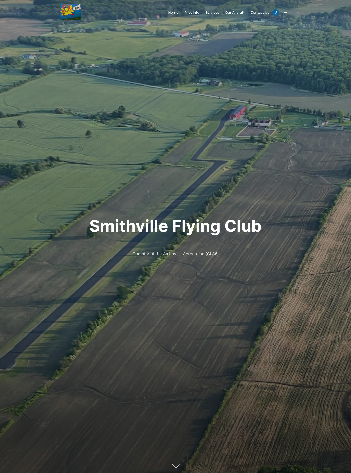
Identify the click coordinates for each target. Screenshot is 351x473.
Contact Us (260, 12)
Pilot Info (191, 12)
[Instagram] (275, 12)
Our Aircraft (235, 12)
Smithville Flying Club (175, 226)
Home (173, 12)
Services (212, 12)
